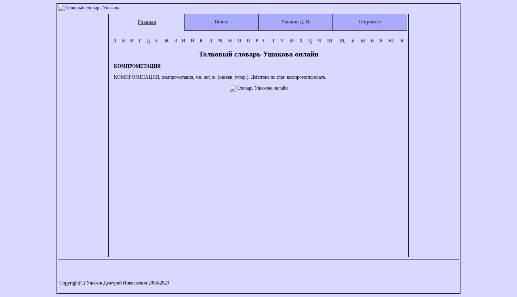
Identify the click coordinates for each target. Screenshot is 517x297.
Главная (147, 22)
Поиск (221, 22)
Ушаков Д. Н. (295, 22)
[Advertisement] (83, 136)
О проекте (370, 22)
